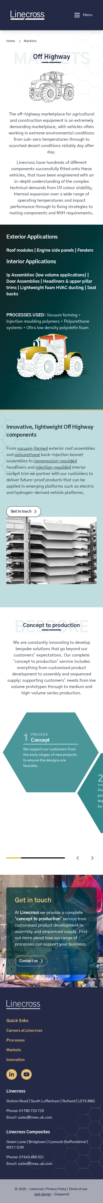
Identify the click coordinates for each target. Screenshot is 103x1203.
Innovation (15, 1060)
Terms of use (78, 1189)
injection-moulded (53, 467)
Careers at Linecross (24, 1031)
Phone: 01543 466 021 (25, 1157)
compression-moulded (55, 461)
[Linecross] (36, 15)
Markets (30, 41)
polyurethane (27, 455)
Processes (15, 1040)
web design (42, 1194)
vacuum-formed (32, 448)
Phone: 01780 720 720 (25, 1111)
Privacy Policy (56, 1189)
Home (10, 41)
